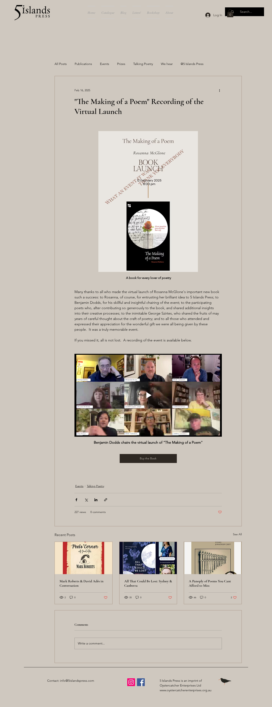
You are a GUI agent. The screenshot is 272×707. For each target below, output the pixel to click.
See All (237, 534)
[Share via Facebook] (76, 500)
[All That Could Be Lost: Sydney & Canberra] (148, 558)
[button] (230, 13)
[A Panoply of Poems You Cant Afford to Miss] (213, 558)
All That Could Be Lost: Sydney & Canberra (148, 583)
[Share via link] (106, 500)
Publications (83, 64)
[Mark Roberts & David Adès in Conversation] (83, 558)
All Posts (61, 64)
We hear (167, 64)
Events (104, 64)
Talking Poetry (143, 64)
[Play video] (148, 395)
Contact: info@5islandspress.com (70, 680)
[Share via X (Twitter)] (86, 500)
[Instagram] (131, 682)
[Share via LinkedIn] (96, 500)
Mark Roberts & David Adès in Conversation (81, 583)
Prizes (121, 64)
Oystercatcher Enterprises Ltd (180, 685)
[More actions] (219, 90)
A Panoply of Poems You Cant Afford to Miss (210, 583)
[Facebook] (141, 682)
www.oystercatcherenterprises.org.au (185, 690)
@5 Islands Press (192, 64)
